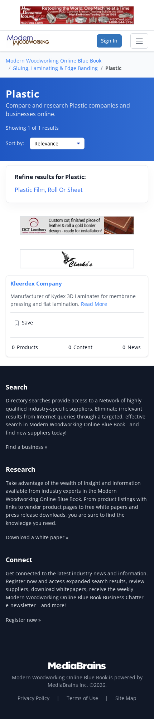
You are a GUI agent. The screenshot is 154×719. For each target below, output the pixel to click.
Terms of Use (82, 698)
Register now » (23, 619)
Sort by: (15, 143)
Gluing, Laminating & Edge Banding (55, 68)
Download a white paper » (37, 537)
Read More (94, 304)
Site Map (125, 698)
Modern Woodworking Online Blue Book (53, 60)
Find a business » (26, 446)
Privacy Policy (33, 698)
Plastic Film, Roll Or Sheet (49, 190)
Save (27, 322)
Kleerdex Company (36, 283)
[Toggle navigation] (139, 41)
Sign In (109, 40)
